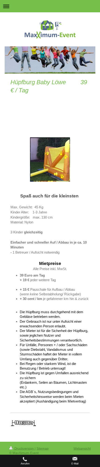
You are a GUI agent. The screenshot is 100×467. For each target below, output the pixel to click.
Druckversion (24, 448)
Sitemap (43, 448)
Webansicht (82, 448)
